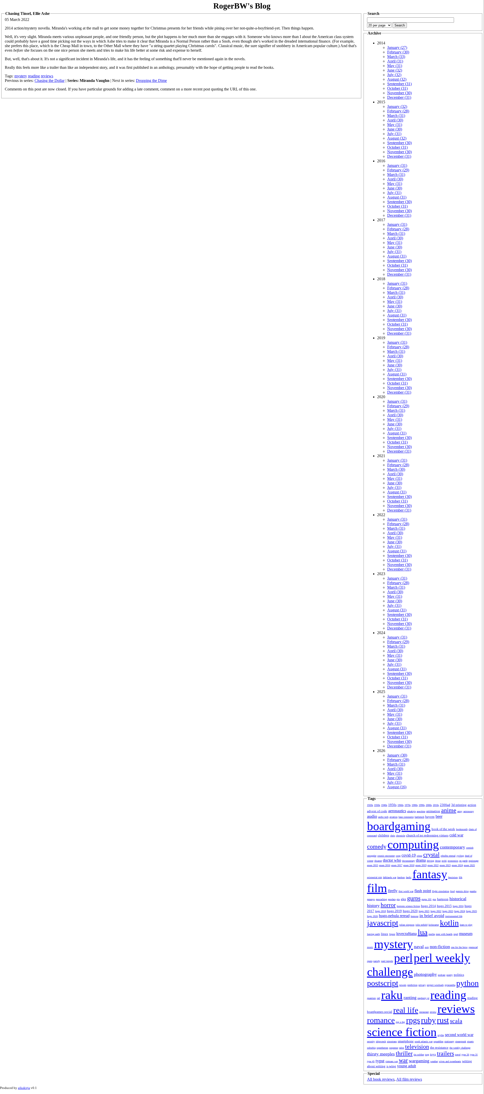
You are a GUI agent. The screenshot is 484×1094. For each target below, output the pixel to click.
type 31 (474, 1054)
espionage (473, 860)
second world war (459, 1035)
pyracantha (450, 985)
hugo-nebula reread (394, 916)
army (459, 811)
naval (419, 946)
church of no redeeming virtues (427, 835)
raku (392, 995)
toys (433, 1054)
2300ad (445, 805)
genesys (371, 899)
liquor (392, 934)
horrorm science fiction (408, 906)
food (452, 891)
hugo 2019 (394, 911)
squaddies (438, 1041)
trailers (445, 1053)
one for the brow (459, 947)
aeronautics (397, 811)
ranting (410, 997)
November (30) (399, 93)
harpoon (442, 899)
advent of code (377, 811)
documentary (408, 860)
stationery (449, 1041)
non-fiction (440, 946)
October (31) (397, 88)
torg (427, 1054)
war (403, 1060)
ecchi (444, 860)
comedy (376, 846)
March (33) (396, 56)
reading (34, 76)
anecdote (421, 811)
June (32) (394, 70)
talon (401, 1047)
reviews (47, 76)
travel (458, 1054)
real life (405, 1010)
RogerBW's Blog (241, 5)
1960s (401, 805)
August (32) (396, 79)
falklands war (389, 877)
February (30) (398, 52)
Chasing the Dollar (50, 80)
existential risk (374, 877)
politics (459, 975)
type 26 (465, 1054)
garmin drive (462, 891)
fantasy (429, 874)
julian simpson (406, 924)
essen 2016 (384, 865)
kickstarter (434, 924)
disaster (378, 860)
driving (430, 860)
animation (433, 811)
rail (378, 998)
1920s (370, 805)
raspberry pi (423, 998)
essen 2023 (445, 865)
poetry (449, 975)
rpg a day (400, 1022)
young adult (406, 1066)
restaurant (424, 1012)
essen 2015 (372, 865)
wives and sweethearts (450, 1061)
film (377, 888)
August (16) (396, 787)
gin (398, 899)
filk (460, 877)
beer (439, 816)
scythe (441, 1035)
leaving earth (373, 934)
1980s (415, 805)
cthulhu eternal (448, 855)
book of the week (443, 829)
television (417, 1046)
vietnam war (391, 1061)
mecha (432, 934)
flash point (422, 891)
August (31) (396, 197)
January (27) (397, 47)
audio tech (383, 817)
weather (434, 1061)
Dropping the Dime (151, 80)
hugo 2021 (424, 911)
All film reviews (409, 1079)
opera (369, 961)
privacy (422, 985)
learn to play (466, 924)
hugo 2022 (436, 911)
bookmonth (462, 829)
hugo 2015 (444, 906)
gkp (403, 899)
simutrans (392, 1041)
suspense (393, 1047)
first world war (406, 891)
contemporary (452, 847)
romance (381, 1020)
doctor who (392, 860)
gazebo (473, 891)
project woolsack (435, 985)
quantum (371, 998)
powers (402, 985)
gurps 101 (426, 899)
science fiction (402, 1032)
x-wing (391, 1066)
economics (453, 860)
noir (427, 947)
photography (425, 974)
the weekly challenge (459, 1047)
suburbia (371, 1047)
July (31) (394, 134)
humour (414, 916)
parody (376, 961)
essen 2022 (433, 865)
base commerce (406, 817)
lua (423, 932)
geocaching (381, 899)
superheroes (382, 1047)
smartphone (406, 1041)
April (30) (395, 120)
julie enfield (421, 924)
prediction (412, 985)
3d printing (459, 805)
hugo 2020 (410, 911)
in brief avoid (431, 915)
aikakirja (411, 811)
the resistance (439, 1047)
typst (380, 1060)
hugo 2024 (459, 911)
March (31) (396, 115)
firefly (393, 891)
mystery (20, 76)
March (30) (396, 469)
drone (438, 860)
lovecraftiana (406, 933)
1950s (392, 805)
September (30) (399, 143)
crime (419, 855)
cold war (456, 835)
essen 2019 (421, 865)
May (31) (394, 66)
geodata (392, 899)
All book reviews (381, 1079)
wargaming (419, 1060)
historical (457, 898)
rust (443, 1020)
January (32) (397, 106)
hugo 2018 (380, 911)
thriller (404, 1053)
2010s (436, 805)
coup (398, 855)
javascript (382, 922)
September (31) (399, 84)
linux (384, 934)
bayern (430, 817)
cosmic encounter (386, 855)
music (370, 947)
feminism (453, 877)
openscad (473, 947)
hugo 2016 (458, 906)
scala (456, 1021)
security (371, 1041)
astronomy (468, 811)
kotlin (449, 922)
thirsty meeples (381, 1053)
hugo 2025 (471, 911)
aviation (393, 817)
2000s (429, 805)
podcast (441, 975)
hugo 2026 (372, 916)
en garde (463, 860)
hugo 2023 (447, 911)
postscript (382, 983)
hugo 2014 (428, 906)
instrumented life (453, 916)
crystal (431, 854)
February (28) (398, 111)
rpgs (413, 1020)
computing (413, 844)
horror (388, 905)
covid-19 (409, 855)
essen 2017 (396, 865)
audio (372, 816)
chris (392, 835)
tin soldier (419, 1054)
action (472, 805)
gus (434, 899)
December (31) (399, 97)
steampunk (460, 1041)
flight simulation (440, 891)
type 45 (371, 1061)
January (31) (397, 165)
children (383, 835)
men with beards (444, 934)
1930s (377, 805)
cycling (460, 855)
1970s (408, 805)
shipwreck (381, 1041)
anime (448, 810)
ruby (428, 1020)
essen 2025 (469, 865)
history (373, 905)
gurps (413, 898)
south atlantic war (424, 1041)
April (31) (395, 61)
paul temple (387, 961)
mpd (455, 934)
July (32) (394, 75)
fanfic (408, 877)
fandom (401, 877)
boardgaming (399, 826)
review (433, 1012)
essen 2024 (457, 865)
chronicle (400, 835)
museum (465, 933)
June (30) (394, 129)
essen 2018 (408, 865)
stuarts (470, 1041)
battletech (419, 817)
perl (403, 957)
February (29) (398, 170)
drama (421, 860)
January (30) (397, 755)
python (467, 983)
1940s (384, 805)
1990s (422, 805)
